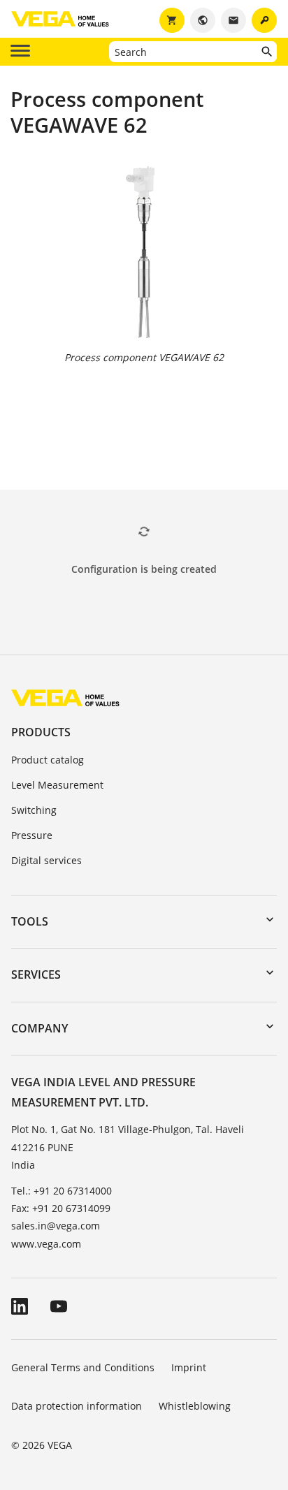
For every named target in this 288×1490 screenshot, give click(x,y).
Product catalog (47, 759)
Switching (34, 810)
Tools (29, 921)
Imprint (188, 1367)
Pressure (31, 835)
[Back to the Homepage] (65, 697)
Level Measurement (57, 784)
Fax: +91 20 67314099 (60, 1208)
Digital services (46, 860)
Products (41, 732)
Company (39, 1028)
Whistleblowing (195, 1405)
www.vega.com (46, 1243)
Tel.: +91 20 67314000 (61, 1190)
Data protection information (76, 1405)
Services (36, 974)
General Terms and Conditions (82, 1367)
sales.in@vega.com (55, 1225)
